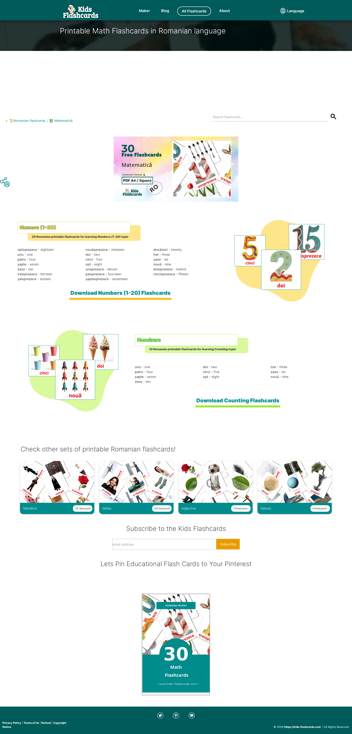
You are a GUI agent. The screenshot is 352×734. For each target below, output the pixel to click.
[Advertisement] (176, 79)
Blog (165, 11)
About (224, 11)
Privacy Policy (11, 722)
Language (288, 11)
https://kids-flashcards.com (302, 726)
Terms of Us (31, 722)
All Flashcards (194, 11)
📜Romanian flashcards (27, 121)
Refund (46, 722)
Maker (144, 11)
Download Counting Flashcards (238, 400)
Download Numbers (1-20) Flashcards (120, 293)
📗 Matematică (61, 121)
